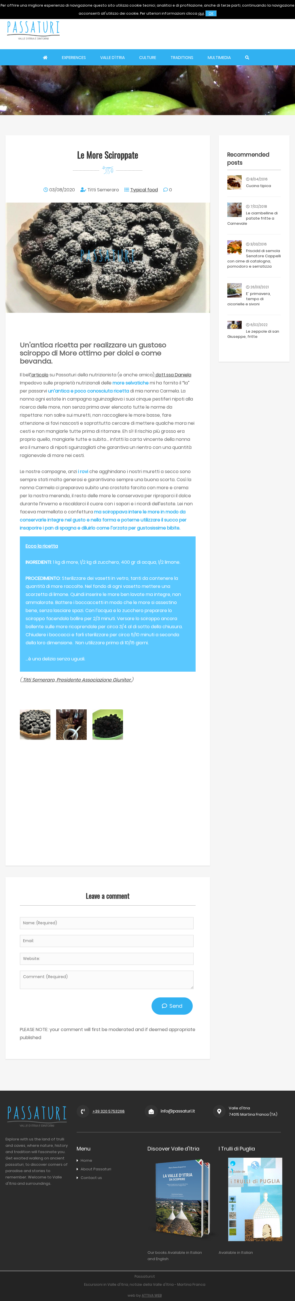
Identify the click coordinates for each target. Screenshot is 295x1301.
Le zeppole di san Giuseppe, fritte (253, 334)
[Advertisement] (187, 30)
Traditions (182, 57)
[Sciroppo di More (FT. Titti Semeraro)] (71, 738)
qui (201, 13)
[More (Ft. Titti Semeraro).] (107, 738)
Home (86, 1160)
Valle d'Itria (112, 57)
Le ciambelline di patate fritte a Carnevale (252, 218)
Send (174, 1005)
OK (211, 13)
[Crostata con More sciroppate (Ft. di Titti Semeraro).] (35, 738)
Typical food (144, 189)
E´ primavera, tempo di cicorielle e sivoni (249, 299)
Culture (147, 57)
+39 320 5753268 (108, 1111)
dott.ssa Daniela (172, 375)
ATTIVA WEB (152, 1295)
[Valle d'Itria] (33, 45)
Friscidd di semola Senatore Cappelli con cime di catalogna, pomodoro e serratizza (254, 258)
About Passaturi (96, 1169)
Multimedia (219, 57)
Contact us (91, 1177)
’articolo (39, 375)
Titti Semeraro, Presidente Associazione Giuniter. (76, 680)
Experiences (74, 57)
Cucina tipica (258, 185)
